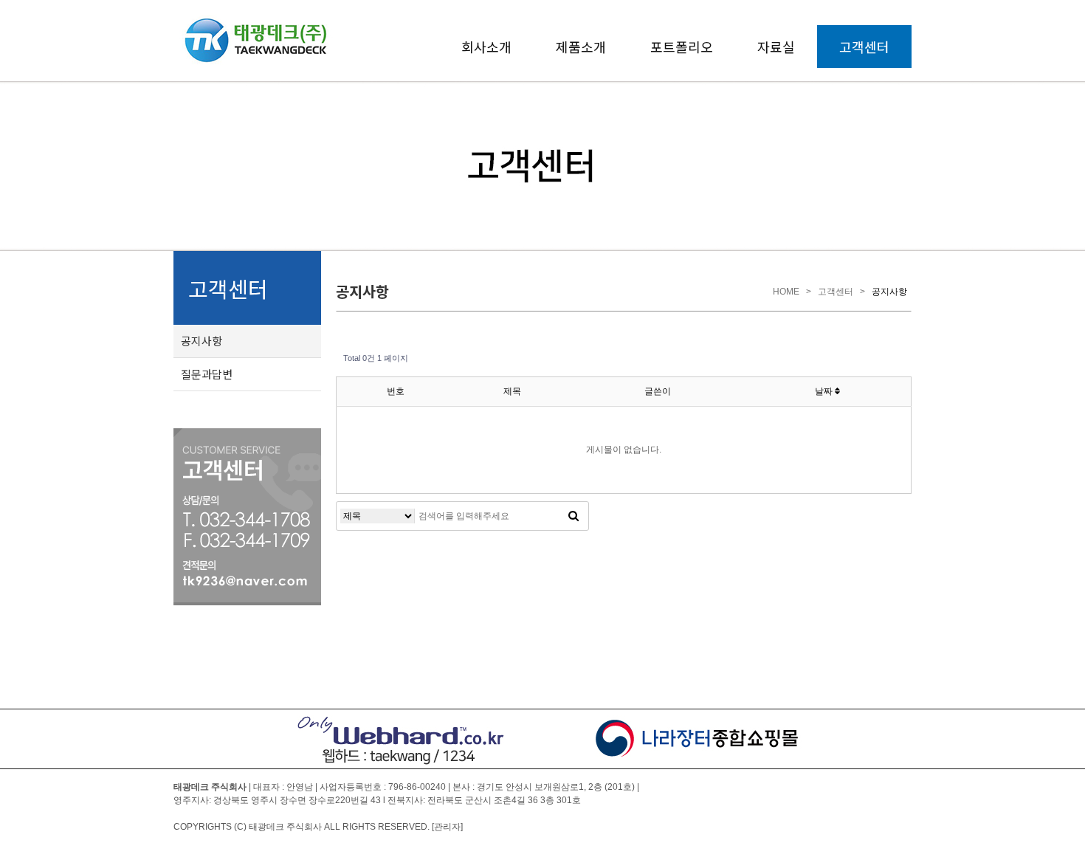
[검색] (573, 516)
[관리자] (447, 827)
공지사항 (201, 340)
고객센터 (864, 46)
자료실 (776, 46)
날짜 (825, 391)
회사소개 (486, 46)
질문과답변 (206, 374)
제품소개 (581, 46)
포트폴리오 (681, 46)
